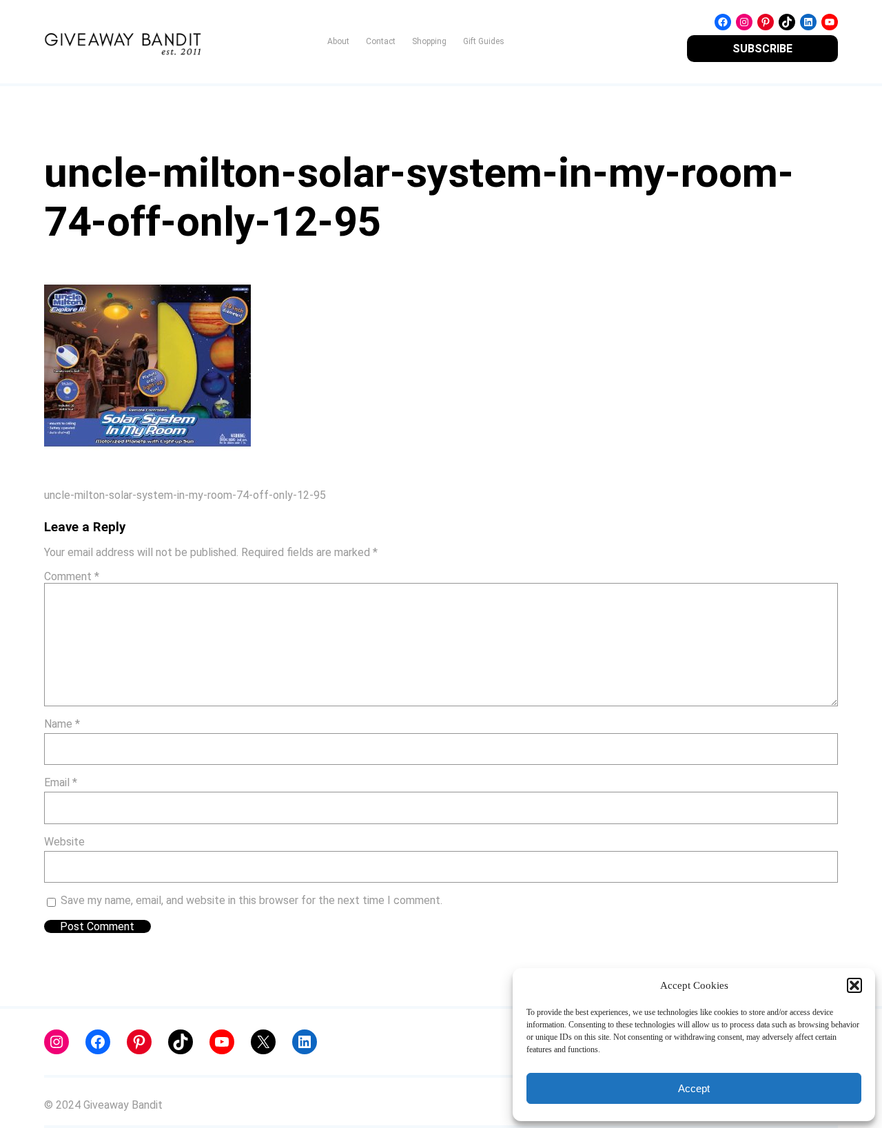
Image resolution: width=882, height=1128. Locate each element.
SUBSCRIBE (762, 48)
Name (62, 723)
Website (64, 841)
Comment (71, 576)
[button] (854, 985)
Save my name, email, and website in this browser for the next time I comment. (251, 900)
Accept (694, 1088)
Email (60, 782)
